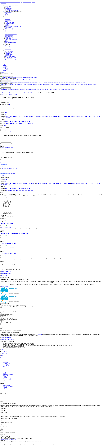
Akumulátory (7, 25)
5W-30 (5, 112)
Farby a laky (5, 367)
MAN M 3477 (32, 116)
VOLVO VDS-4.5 (80, 116)
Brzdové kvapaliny (8, 15)
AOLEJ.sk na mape (5, 355)
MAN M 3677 (39, 116)
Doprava (24, 2)
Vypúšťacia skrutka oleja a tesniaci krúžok (13, 26)
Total (1, 100)
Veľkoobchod (28, 2)
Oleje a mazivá (5, 92)
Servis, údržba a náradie (9, 22)
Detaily (1, 401)
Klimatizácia (7, 43)
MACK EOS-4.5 (18, 116)
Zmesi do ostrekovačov (9, 14)
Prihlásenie (3, 3)
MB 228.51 (51, 116)
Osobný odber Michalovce (8, 374)
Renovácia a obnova (9, 35)
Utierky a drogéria (8, 58)
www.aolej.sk (39, 334)
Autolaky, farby (8, 53)
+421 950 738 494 (4, 0)
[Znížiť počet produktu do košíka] (0, 144)
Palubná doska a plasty (9, 37)
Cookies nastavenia (6, 380)
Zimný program (8, 27)
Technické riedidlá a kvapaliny (11, 59)
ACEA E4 (13, 123)
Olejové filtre (7, 45)
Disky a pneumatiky (9, 36)
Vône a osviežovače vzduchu (10, 42)
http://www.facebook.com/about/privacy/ (8, 439)
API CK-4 (21, 121)
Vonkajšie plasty (8, 32)
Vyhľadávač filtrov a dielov (5, 2)
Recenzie (4, 376)
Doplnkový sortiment (9, 54)
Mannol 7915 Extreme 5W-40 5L (8, 243)
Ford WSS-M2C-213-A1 (5, 117)
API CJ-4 (16, 121)
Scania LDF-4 (74, 116)
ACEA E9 (31, 123)
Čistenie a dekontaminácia (10, 31)
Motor (6, 41)
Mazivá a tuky (8, 9)
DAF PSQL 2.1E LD (96, 116)
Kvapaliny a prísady (6, 363)
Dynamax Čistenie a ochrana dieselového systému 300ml (14, 233)
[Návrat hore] (0, 397)
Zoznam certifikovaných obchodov (7, 339)
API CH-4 (7, 121)
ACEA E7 (22, 123)
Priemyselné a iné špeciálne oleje (11, 10)
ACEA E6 (18, 123)
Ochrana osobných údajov (8, 379)
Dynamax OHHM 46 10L (6, 223)
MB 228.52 (55, 116)
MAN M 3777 (45, 116)
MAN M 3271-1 (25, 116)
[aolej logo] (2, 72)
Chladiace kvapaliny (9, 13)
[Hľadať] (12, 73)
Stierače (6, 21)
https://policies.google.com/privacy (7, 442)
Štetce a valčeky (8, 55)
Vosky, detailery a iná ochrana (11, 34)
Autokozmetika (6, 365)
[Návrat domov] (0, 92)
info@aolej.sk (12, 0)
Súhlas (1, 400)
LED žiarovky (8, 20)
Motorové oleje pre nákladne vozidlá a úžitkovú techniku (26, 92)
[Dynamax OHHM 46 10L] (5, 227)
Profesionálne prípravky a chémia (11, 17)
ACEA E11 (8, 123)
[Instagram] (0, 357)
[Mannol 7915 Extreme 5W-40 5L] (7, 247)
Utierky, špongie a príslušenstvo (11, 39)
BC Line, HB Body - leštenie (10, 57)
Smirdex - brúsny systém (10, 56)
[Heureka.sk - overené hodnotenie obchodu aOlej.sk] (10, 294)
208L (5, 114)
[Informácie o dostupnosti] (10, 131)
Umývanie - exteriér (9, 30)
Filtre (4, 366)
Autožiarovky (7, 19)
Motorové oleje (8, 6)
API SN (24, 121)
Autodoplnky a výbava (9, 23)
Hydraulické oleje (8, 8)
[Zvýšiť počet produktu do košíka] (0, 145)
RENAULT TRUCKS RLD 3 (64, 116)
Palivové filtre (7, 47)
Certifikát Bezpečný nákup (6, 337)
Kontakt (33, 2)
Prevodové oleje (8, 7)
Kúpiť (3, 146)
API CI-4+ (12, 121)
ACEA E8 (27, 123)
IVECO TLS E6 (88, 116)
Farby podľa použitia (9, 51)
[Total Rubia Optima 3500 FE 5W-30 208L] (8, 94)
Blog (21, 2)
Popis (2, 192)
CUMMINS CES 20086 (10, 116)
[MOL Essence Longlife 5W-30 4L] (7, 257)
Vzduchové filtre (8, 46)
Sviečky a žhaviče (8, 24)
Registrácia (6, 69)
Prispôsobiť (2, 408)
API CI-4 (28, 121)
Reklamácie (5, 377)
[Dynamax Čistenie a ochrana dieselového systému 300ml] (11, 237)
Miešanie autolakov (9, 52)
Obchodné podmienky (7, 378)
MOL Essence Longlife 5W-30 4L (8, 253)
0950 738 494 (4, 351)
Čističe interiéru (8, 38)
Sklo (6, 40)
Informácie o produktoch (15, 2)
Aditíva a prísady (8, 12)
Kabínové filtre (8, 49)
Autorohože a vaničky (9, 28)
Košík (5, 70)
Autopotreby (5, 364)
